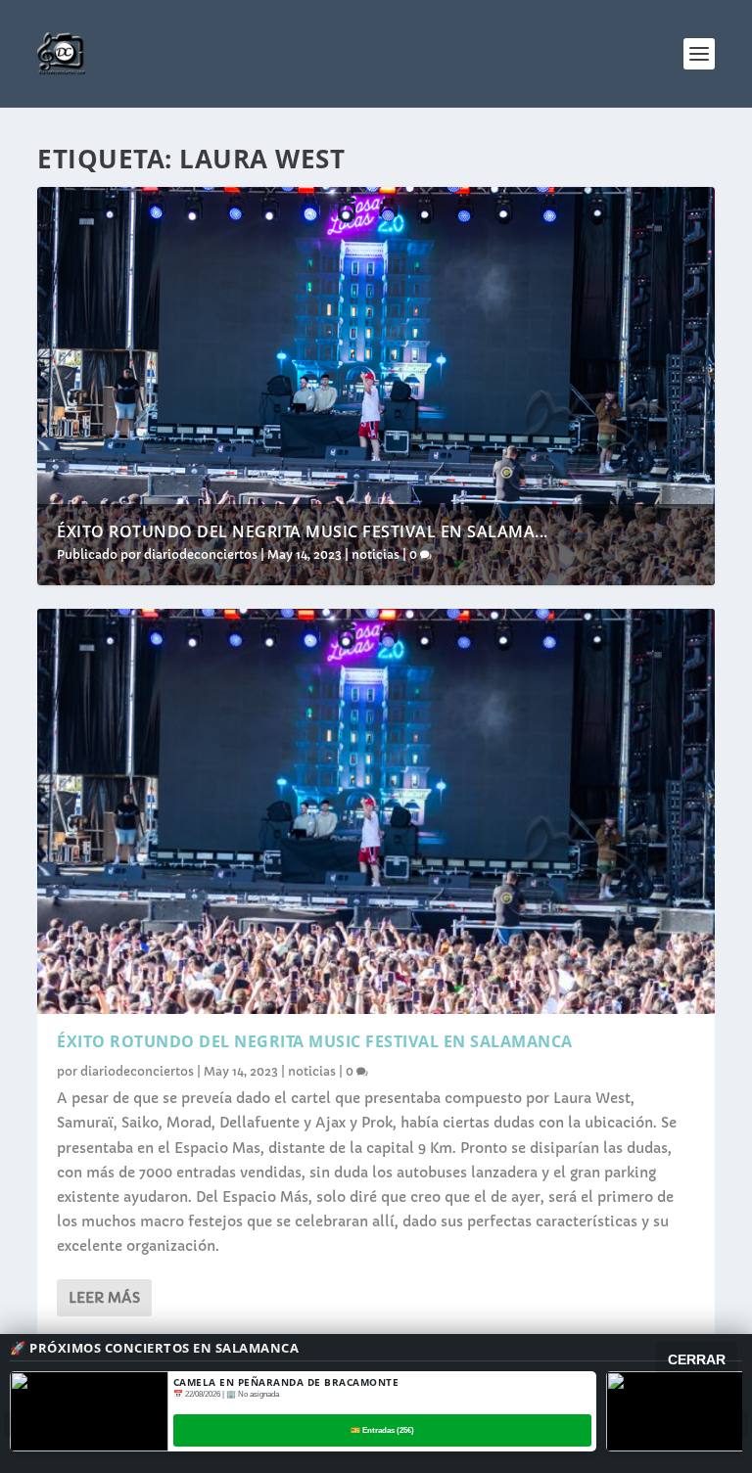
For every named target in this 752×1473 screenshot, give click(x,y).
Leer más (104, 1298)
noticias (376, 554)
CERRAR (697, 1359)
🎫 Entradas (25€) (382, 1430)
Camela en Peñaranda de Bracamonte (286, 1382)
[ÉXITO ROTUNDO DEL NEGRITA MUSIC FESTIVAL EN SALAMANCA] (375, 811)
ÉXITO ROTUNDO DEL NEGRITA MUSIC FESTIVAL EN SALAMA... (302, 531)
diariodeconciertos (201, 554)
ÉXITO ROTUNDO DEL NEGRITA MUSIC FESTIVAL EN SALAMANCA (315, 1041)
